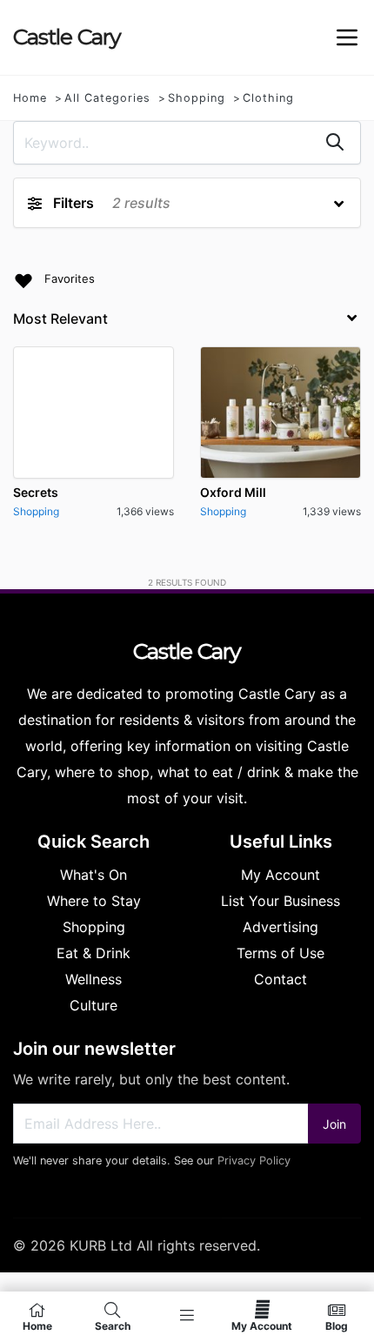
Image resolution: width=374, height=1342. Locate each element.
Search (112, 1325)
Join (334, 1124)
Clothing (268, 97)
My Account (261, 1325)
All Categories (107, 97)
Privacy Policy (254, 1160)
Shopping (196, 97)
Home (30, 97)
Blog (336, 1325)
